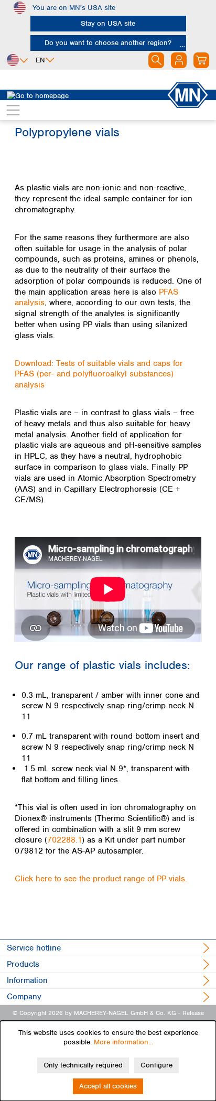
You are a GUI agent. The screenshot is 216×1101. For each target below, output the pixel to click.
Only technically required (83, 1065)
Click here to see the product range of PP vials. (101, 878)
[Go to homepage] (86, 95)
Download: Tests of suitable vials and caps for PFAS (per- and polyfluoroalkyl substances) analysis (99, 374)
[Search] (156, 60)
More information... (123, 1042)
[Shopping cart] (201, 60)
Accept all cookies (108, 1086)
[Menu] (13, 110)
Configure (156, 1065)
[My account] (179, 60)
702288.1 (64, 840)
